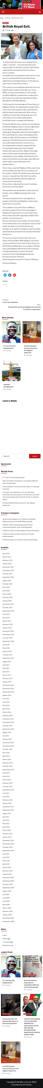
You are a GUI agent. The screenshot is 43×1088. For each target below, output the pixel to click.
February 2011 (7, 834)
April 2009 (6, 904)
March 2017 (6, 675)
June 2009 (6, 898)
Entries (6, 938)
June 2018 (6, 645)
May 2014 (6, 753)
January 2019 (7, 628)
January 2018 (7, 651)
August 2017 (6, 661)
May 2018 (6, 648)
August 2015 (6, 732)
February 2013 (7, 783)
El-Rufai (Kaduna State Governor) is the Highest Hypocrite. (18, 504)
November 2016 (8, 688)
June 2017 (6, 665)
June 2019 (6, 614)
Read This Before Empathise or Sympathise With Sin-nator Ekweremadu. (20, 482)
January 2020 (7, 601)
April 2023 (6, 553)
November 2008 (8, 921)
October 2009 (7, 884)
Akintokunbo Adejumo (10, 519)
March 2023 (6, 557)
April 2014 (6, 756)
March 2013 (6, 780)
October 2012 (7, 786)
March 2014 (6, 759)
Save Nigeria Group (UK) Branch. (28, 530)
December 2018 (8, 631)
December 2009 (8, 877)
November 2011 (8, 807)
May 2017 (6, 668)
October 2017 (7, 655)
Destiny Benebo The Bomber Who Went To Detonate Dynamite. (20, 488)
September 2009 (8, 888)
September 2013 (8, 769)
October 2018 (7, 638)
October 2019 (7, 607)
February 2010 (7, 871)
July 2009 (5, 894)
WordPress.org (7, 945)
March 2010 (6, 867)
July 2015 (5, 736)
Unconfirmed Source (30, 975)
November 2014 (8, 746)
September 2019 (8, 611)
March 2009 (6, 908)
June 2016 (6, 702)
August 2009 (6, 891)
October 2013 (7, 766)
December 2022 (8, 567)
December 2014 (8, 742)
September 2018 (8, 641)
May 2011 (6, 823)
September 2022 (8, 577)
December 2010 (8, 840)
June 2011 (6, 820)
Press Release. (28, 1014)
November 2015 (8, 722)
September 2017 (8, 658)
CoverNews (15, 1085)
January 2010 (7, 874)
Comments (7, 942)
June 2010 (6, 857)
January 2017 (7, 682)
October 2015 (7, 726)
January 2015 (7, 739)
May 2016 (6, 705)
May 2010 (6, 861)
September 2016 (8, 692)
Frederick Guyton (8, 530)
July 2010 (5, 854)
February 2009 (7, 911)
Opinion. (5, 23)
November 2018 (8, 634)
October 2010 (7, 847)
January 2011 (7, 837)
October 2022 (7, 574)
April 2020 (6, 591)
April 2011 (6, 827)
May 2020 (6, 587)
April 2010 (6, 864)
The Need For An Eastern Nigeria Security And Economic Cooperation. (24, 307)
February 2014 (7, 763)
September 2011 (8, 810)
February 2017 (7, 678)
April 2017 (6, 672)
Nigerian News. (7, 1014)
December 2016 (8, 685)
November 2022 (8, 570)
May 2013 (6, 776)
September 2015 (8, 729)
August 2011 (6, 813)
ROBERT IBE (7, 525)
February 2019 (7, 624)
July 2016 (5, 699)
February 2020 (7, 597)
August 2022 (6, 580)
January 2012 (7, 803)
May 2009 (6, 901)
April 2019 (6, 618)
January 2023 (7, 564)
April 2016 (6, 709)
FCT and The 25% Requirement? (13, 477)
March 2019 (6, 621)
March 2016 (6, 712)
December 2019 (8, 604)
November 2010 (8, 844)
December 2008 (8, 918)
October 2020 (7, 584)
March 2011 (6, 830)
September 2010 (8, 850)
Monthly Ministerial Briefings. (27, 540)
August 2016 (6, 695)
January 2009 (7, 915)
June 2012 (6, 796)
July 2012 (5, 793)
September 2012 (8, 790)
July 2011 (5, 817)
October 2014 (7, 749)
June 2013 (6, 773)
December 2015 (8, 719)
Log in (4, 935)
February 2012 (7, 800)
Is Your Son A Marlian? (10, 301)
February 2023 (7, 560)
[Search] (39, 12)
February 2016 (7, 715)
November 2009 (8, 881)
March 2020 (6, 594)
